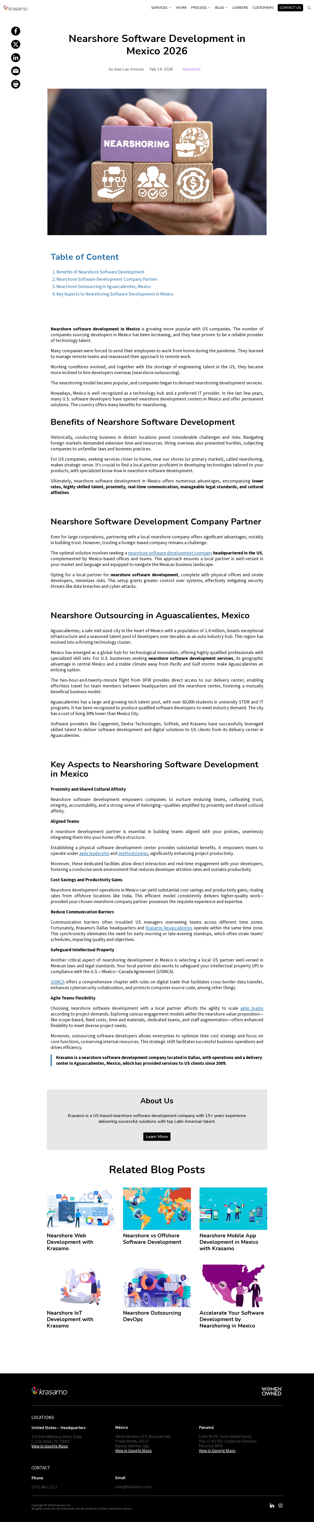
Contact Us (290, 7)
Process (201, 7)
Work (181, 7)
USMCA (58, 982)
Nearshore (191, 69)
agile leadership (94, 853)
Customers (262, 7)
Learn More (157, 1137)
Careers (240, 7)
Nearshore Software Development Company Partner (106, 279)
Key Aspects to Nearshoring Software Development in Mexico (114, 294)
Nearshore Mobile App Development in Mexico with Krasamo (229, 1242)
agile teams (251, 1008)
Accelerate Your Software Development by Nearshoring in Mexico (232, 1319)
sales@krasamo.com (133, 1486)
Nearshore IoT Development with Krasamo (70, 1319)
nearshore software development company (170, 553)
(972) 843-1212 (44, 1486)
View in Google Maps (49, 1446)
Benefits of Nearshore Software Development (100, 272)
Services (161, 7)
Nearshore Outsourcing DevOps (152, 1316)
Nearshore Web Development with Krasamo (70, 1242)
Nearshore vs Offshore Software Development (152, 1239)
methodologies (133, 853)
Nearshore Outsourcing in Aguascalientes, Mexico (103, 286)
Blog (221, 7)
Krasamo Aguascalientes (169, 928)
